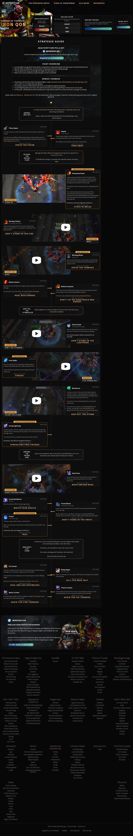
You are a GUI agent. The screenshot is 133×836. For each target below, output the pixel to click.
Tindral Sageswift (10, 767)
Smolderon (10, 765)
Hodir (11, 812)
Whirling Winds (67, 82)
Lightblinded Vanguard (77, 672)
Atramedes (122, 713)
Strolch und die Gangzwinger (33, 705)
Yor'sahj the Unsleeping (55, 708)
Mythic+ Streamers (122, 793)
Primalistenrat (55, 760)
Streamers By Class (122, 791)
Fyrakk (11, 770)
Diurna (55, 767)
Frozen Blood (8, 141)
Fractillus (122, 674)
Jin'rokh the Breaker (99, 661)
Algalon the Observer (11, 819)
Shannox (100, 703)
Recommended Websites (122, 798)
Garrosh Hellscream (33, 695)
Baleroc (99, 713)
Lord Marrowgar (77, 749)
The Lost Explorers (11, 672)
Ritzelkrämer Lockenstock (33, 716)
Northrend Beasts (122, 749)
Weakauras (122, 788)
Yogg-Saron (11, 817)
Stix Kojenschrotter (33, 713)
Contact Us (81, 826)
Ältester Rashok (33, 760)
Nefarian (122, 721)
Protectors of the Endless (11, 734)
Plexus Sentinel (122, 661)
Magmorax (33, 765)
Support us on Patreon (50, 830)
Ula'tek (11, 682)
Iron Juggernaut (33, 674)
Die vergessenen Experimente (33, 755)
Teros (55, 754)
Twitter (64, 830)
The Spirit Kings (11, 710)
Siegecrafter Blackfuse (33, 690)
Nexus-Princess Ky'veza (77, 716)
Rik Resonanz (33, 710)
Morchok (55, 703)
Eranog (55, 752)
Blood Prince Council (78, 767)
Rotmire (55, 661)
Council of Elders (99, 666)
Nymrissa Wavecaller (10, 661)
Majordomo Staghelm (100, 716)
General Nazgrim (33, 679)
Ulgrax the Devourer (77, 703)
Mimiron (10, 804)
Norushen (33, 666)
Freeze (24, 84)
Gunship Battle (77, 755)
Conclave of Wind (122, 703)
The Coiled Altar (11, 679)
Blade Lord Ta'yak (11, 721)
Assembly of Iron (11, 796)
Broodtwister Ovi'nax (77, 713)
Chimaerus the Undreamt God (77, 677)
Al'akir (122, 705)
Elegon (11, 713)
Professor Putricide (77, 765)
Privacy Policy (71, 826)
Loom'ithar (122, 664)
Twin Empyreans (100, 687)
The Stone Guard (10, 703)
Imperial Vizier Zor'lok (11, 718)
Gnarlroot (11, 749)
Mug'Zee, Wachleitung (33, 721)
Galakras (33, 672)
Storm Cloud (31, 139)
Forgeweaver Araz (122, 669)
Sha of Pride (33, 669)
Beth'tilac (100, 708)
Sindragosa (77, 775)
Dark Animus (100, 682)
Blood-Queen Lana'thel (77, 770)
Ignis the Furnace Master (11, 788)
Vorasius (77, 664)
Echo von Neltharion (33, 767)
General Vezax (10, 814)
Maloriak (122, 718)
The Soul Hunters (122, 672)
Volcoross (11, 755)
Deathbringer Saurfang (77, 757)
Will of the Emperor (11, 716)
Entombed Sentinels (10, 666)
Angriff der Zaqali (33, 757)
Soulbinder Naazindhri (122, 666)
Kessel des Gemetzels (33, 708)
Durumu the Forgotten (100, 677)
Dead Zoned (75, 453)
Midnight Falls (77, 682)
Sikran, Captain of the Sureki (77, 708)
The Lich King (77, 778)
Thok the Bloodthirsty (33, 687)
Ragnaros (100, 718)
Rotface (77, 762)
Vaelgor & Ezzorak (77, 666)
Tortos (100, 669)
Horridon (100, 664)
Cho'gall (122, 731)
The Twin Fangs (11, 677)
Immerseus (33, 661)
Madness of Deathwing (55, 721)
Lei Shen (100, 690)
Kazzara (33, 749)
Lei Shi (11, 739)
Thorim (11, 809)
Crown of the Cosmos (78, 674)
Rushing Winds (88, 407)
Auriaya (10, 801)
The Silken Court (77, 718)
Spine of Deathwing (55, 718)
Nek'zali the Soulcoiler (11, 664)
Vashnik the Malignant (11, 669)
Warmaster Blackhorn (55, 716)
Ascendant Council (122, 729)
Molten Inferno (80, 292)
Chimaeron (122, 716)
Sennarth (55, 757)
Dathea (55, 762)
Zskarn (33, 762)
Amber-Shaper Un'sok (11, 729)
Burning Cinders (14, 139)
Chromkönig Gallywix (33, 723)
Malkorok (33, 682)
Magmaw (122, 710)
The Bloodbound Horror (77, 705)
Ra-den (100, 692)
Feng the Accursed (11, 705)
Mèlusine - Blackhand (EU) (26, 95)
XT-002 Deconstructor (11, 793)
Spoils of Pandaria (33, 685)
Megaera (100, 672)
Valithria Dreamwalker (78, 773)
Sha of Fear (11, 742)
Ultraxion (55, 713)
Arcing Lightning (78, 82)
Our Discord (74, 830)
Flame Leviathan (11, 786)
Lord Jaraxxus (122, 752)
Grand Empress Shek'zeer (11, 731)
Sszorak (10, 674)
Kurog (55, 765)
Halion (100, 749)
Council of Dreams (11, 757)
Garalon (10, 723)
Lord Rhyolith (99, 705)
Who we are (87, 830)
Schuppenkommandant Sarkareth (33, 771)
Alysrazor (100, 710)
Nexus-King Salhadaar (122, 677)
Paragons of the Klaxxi (33, 692)
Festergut (78, 760)
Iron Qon (100, 685)
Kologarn (11, 798)
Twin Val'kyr (122, 757)
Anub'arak (122, 760)
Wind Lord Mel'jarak (11, 726)
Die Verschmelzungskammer (33, 752)
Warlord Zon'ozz (55, 705)
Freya (11, 806)
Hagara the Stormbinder (55, 710)
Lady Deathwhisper (77, 752)
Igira (10, 752)
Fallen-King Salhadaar (78, 669)
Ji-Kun (100, 674)
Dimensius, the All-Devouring (122, 679)
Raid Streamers (122, 796)
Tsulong (10, 737)
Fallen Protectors (33, 664)
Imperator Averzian (78, 661)
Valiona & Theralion (122, 726)
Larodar (10, 760)
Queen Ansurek (77, 721)
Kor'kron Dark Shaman (33, 677)
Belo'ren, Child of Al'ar (78, 679)
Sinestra (122, 734)
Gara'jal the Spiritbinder (10, 708)
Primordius (99, 679)
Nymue (11, 762)
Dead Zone (73, 88)
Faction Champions (122, 755)
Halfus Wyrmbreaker (122, 723)
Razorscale (10, 791)
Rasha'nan (77, 710)
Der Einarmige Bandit (33, 718)
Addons (122, 786)
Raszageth (55, 770)
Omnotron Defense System (122, 708)
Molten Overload (33, 291)
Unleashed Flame (56, 82)
